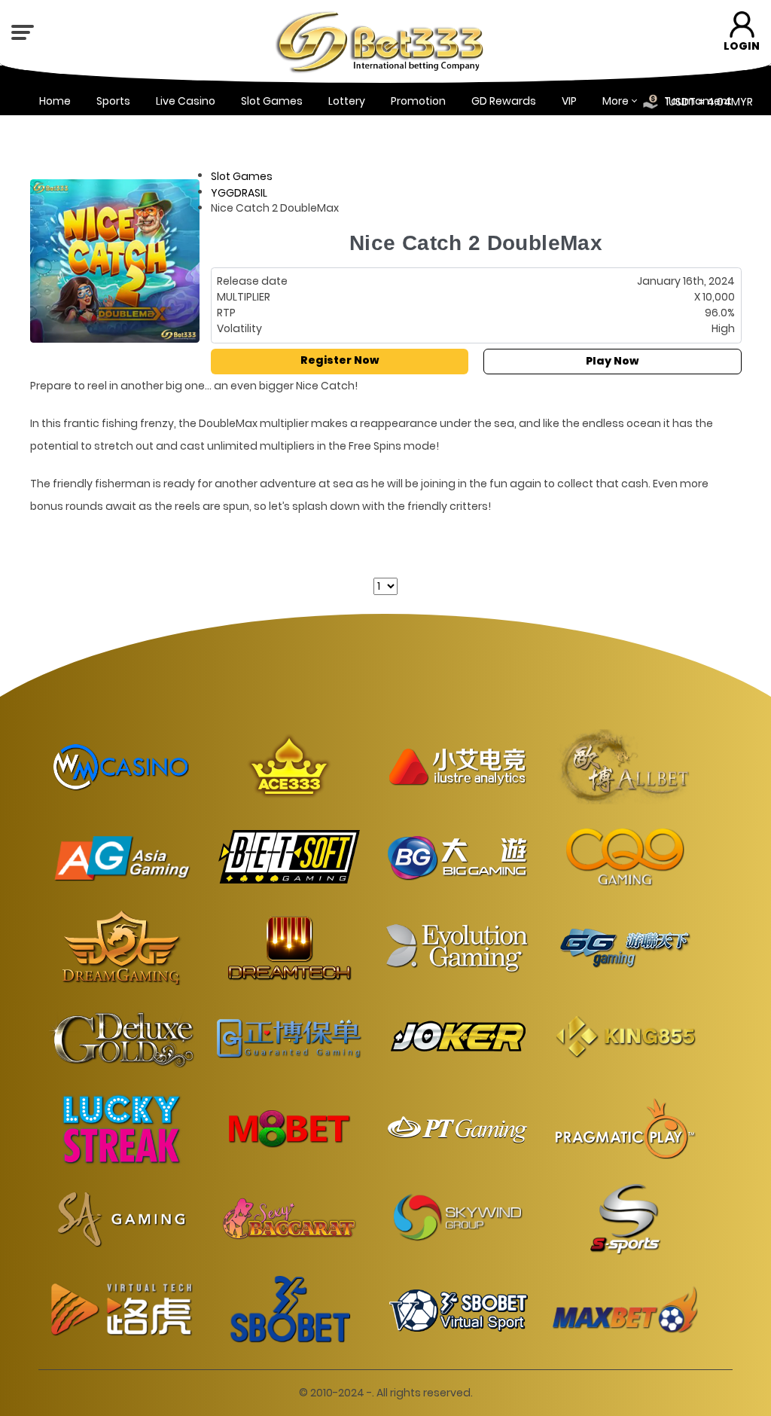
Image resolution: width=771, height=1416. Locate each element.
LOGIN (742, 45)
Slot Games (272, 100)
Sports (113, 100)
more (615, 100)
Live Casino (185, 100)
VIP (569, 100)
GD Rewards (503, 100)
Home (55, 100)
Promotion (418, 100)
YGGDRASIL (239, 192)
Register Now (339, 360)
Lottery (346, 100)
